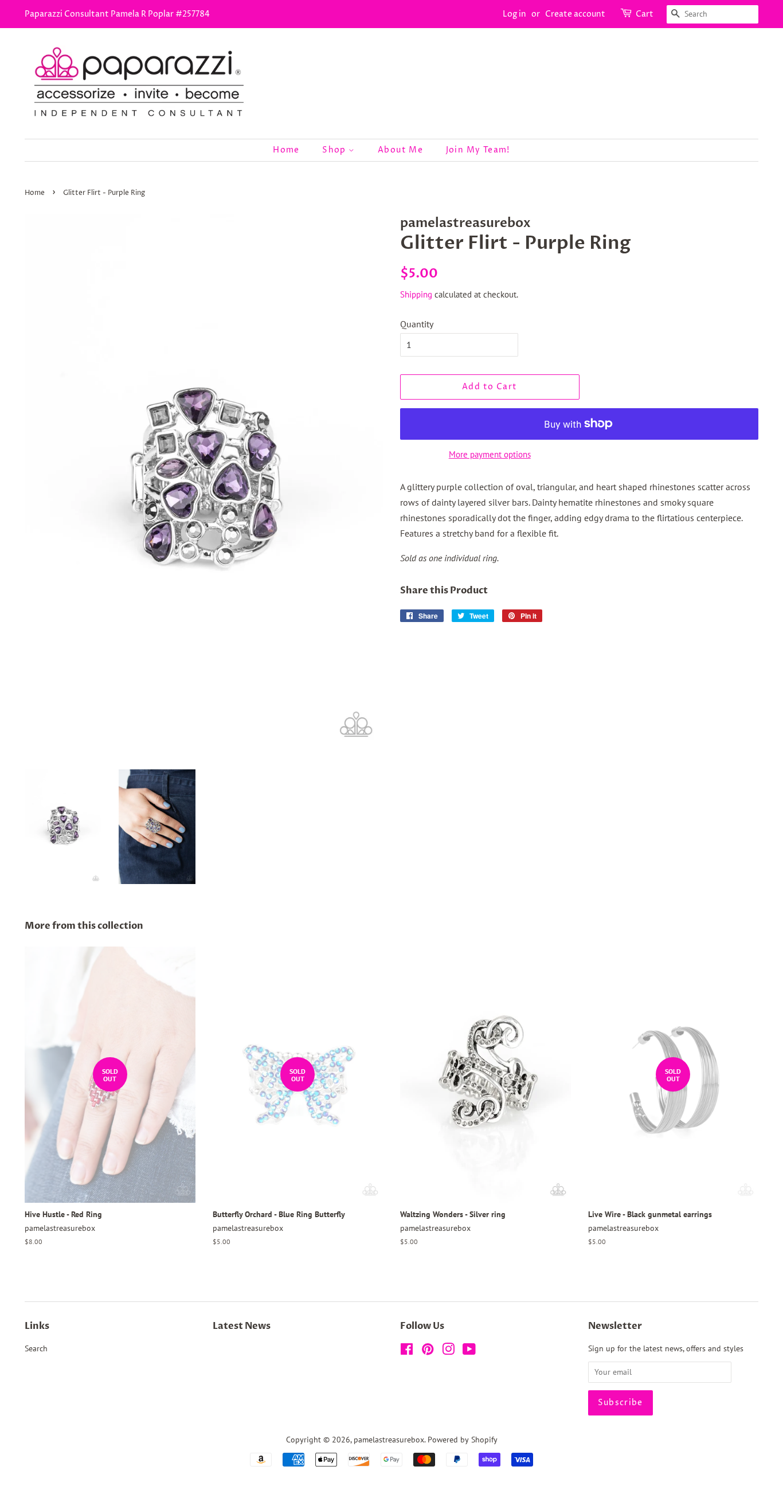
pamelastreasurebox (389, 1439)
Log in (514, 14)
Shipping (416, 294)
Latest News (242, 1326)
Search (36, 1348)
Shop (335, 149)
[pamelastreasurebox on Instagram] (448, 1351)
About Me (400, 149)
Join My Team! (478, 149)
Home (286, 149)
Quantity (416, 324)
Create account (575, 14)
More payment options (490, 454)
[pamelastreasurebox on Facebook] (406, 1351)
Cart (644, 14)
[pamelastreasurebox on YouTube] (469, 1351)
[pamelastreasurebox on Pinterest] (427, 1351)
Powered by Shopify (463, 1439)
